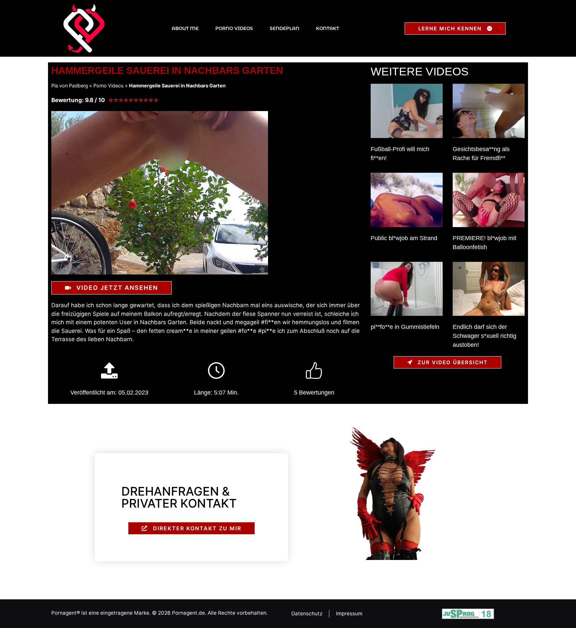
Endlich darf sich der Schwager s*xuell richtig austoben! (484, 336)
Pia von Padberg (69, 85)
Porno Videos (234, 28)
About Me (185, 28)
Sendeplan (284, 28)
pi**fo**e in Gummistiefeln (405, 327)
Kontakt (327, 28)
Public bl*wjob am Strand (404, 238)
